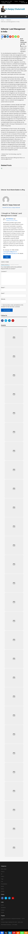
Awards (2, 891)
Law (2, 881)
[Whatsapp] (15, 36)
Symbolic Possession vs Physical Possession (11, 918)
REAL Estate (3, 869)
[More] (18, 36)
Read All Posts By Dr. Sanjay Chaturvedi (11, 207)
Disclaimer (21, 1)
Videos (2, 888)
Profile (8, 3)
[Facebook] (2, 36)
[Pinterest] (10, 36)
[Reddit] (13, 36)
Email (3, 293)
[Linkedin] (7, 36)
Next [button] (26, 180)
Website (3, 299)
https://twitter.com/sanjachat (6, 320)
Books (2, 886)
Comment (4, 271)
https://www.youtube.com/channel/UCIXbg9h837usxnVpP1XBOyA (26, 2)
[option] (14, 179)
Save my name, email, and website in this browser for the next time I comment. (12, 305)
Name (3, 287)
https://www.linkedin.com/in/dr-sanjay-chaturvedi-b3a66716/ (24, 2)
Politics (2, 876)
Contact (4, 3)
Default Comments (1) (5, 264)
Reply (7, 257)
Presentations (4, 884)
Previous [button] (1, 180)
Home (16, 1)
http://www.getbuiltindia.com (10, 253)
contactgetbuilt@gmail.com (10, 251)
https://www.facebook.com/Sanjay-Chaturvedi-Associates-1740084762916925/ (21, 2)
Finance (2, 871)
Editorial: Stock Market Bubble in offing (13, 190)
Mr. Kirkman (9, 218)
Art (1, 874)
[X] (5, 36)
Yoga (2, 879)
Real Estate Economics (6, 924)
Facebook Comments (14, 264)
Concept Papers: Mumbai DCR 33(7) (9, 922)
